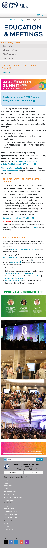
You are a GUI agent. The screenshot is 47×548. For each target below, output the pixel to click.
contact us (35, 227)
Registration (8, 46)
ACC (6, 526)
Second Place (10, 278)
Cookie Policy (9, 500)
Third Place (20, 278)
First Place (37, 276)
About (6, 483)
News (6, 488)
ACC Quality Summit (11, 42)
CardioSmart (8, 529)
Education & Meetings (17, 20)
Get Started (8, 486)
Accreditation (9, 509)
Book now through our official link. (17, 218)
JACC (5, 532)
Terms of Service (10, 492)
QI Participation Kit (11, 511)
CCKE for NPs (8, 58)
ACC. (6, 524)
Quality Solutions (10, 517)
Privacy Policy (9, 494)
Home (5, 20)
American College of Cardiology (26, 464)
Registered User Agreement (13, 497)
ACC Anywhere (9, 54)
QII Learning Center (11, 50)
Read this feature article (13, 281)
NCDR (6, 506)
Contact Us (6, 72)
